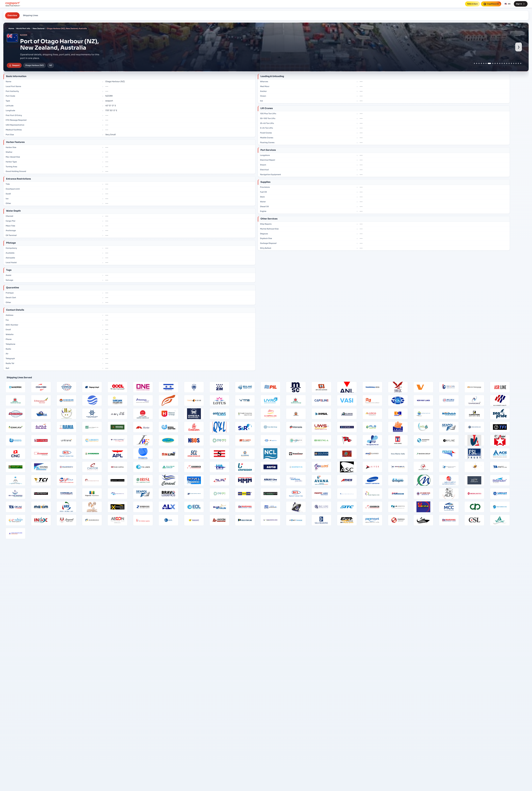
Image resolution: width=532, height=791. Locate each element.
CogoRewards (493, 4)
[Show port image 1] (474, 63)
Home (11, 28)
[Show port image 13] (504, 63)
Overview (12, 15)
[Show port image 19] (518, 63)
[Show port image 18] (516, 63)
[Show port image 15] (509, 63)
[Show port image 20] (520, 63)
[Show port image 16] (511, 63)
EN (509, 4)
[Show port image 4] (481, 63)
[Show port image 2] (476, 63)
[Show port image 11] (499, 63)
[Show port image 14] (506, 63)
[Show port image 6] (486, 63)
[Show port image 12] (502, 63)
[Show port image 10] (497, 63)
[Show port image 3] (479, 63)
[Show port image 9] (494, 63)
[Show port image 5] (483, 63)
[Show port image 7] (488, 63)
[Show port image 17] (513, 63)
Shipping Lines (30, 15)
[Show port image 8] (490, 63)
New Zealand (38, 28)
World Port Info (23, 28)
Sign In (519, 4)
